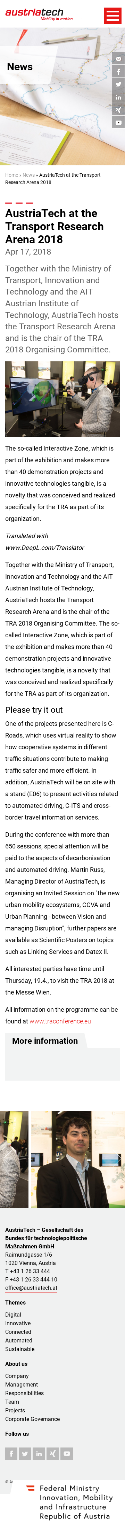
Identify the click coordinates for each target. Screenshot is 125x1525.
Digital (13, 1314)
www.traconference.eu (60, 1021)
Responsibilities (24, 1393)
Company (17, 1376)
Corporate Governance (32, 1419)
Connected (18, 1332)
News (29, 175)
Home (11, 175)
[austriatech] (43, 14)
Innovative (18, 1323)
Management (21, 1384)
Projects (15, 1410)
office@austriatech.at (31, 1288)
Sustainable (19, 1349)
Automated (18, 1340)
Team (12, 1402)
